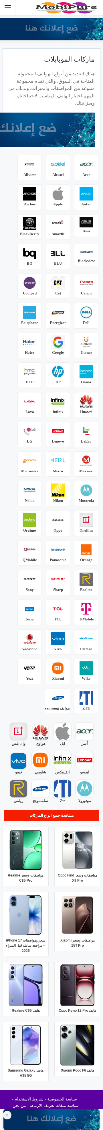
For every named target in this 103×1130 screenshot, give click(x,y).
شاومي (40, 772)
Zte (62, 801)
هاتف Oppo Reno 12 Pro (77, 1011)
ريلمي (18, 801)
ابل (62, 743)
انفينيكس (62, 772)
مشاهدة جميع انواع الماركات (51, 815)
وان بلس (18, 743)
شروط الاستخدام (29, 1099)
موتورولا (84, 801)
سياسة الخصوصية (62, 1099)
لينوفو (84, 772)
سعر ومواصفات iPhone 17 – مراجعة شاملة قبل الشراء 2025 (25, 945)
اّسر (85, 743)
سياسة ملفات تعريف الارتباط (54, 1105)
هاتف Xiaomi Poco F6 (77, 1070)
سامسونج (40, 801)
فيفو (18, 772)
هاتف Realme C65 (26, 1011)
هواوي (40, 743)
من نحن (19, 1105)
